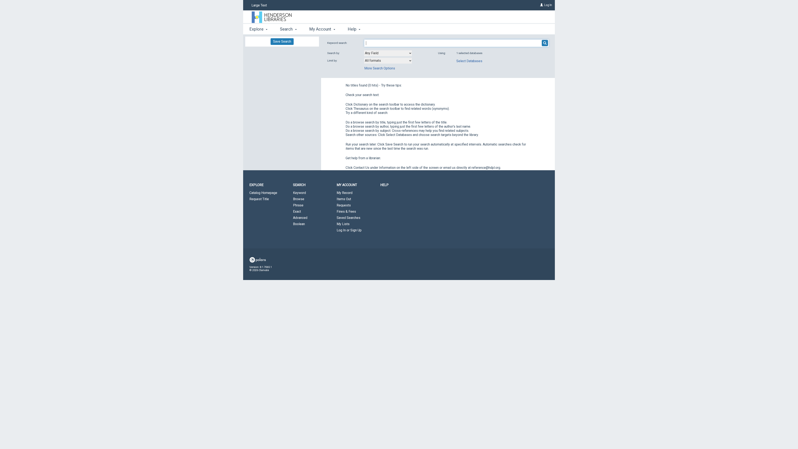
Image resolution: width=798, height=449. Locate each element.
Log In (548, 5)
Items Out (344, 199)
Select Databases (469, 61)
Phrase (298, 205)
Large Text (259, 5)
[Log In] (541, 5)
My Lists (343, 224)
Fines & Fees (346, 211)
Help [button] (352, 29)
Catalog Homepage (263, 193)
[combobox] (388, 53)
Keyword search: (337, 42)
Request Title (259, 199)
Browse (298, 199)
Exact (297, 211)
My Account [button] (320, 29)
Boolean (299, 224)
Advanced (300, 218)
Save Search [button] (282, 41)
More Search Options (379, 68)
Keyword (299, 193)
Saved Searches (348, 218)
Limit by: (332, 60)
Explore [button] (257, 29)
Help (384, 185)
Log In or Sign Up (349, 230)
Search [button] (287, 29)
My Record (344, 193)
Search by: (333, 53)
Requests (344, 205)
